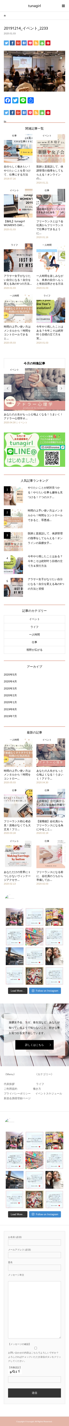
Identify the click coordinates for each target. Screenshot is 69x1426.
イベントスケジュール (48, 1093)
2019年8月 (10, 709)
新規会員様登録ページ (18, 1098)
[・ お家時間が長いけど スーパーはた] (34, 936)
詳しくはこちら (34, 1044)
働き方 (36, 1088)
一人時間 (34, 634)
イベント (34, 619)
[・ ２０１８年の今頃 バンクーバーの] (54, 956)
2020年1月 (10, 702)
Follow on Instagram (47, 990)
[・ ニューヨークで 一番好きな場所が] (15, 956)
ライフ (34, 626)
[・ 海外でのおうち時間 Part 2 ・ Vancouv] (54, 917)
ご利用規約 (12, 1088)
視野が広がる (34, 649)
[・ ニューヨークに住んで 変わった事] (34, 976)
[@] (15, 899)
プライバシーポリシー (18, 1093)
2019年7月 (10, 716)
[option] (34, 396)
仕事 (34, 642)
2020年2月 (10, 695)
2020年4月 (10, 681)
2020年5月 (10, 674)
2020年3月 (10, 688)
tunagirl (34, 5)
